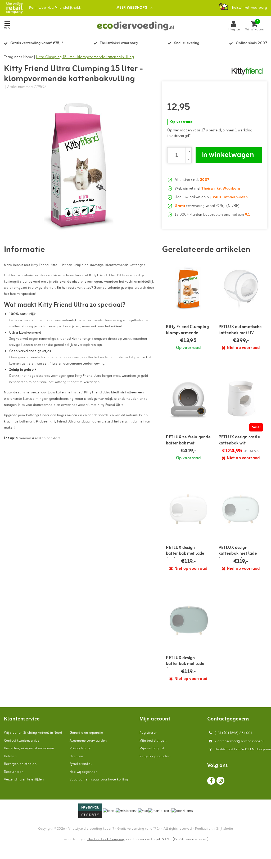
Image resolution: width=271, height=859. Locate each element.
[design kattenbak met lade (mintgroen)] (241, 508)
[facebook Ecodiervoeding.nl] (211, 780)
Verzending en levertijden (24, 779)
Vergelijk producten (154, 756)
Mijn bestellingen (152, 740)
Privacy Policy (80, 748)
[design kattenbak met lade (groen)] (188, 619)
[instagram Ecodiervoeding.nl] (220, 780)
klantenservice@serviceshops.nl (239, 741)
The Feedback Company (105, 839)
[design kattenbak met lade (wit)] (188, 508)
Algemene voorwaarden (88, 740)
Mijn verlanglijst (151, 748)
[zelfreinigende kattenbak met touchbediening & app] (188, 398)
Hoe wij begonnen (84, 772)
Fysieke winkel (81, 764)
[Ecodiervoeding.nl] (14, 8)
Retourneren (14, 772)
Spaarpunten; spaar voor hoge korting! (99, 779)
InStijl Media (223, 829)
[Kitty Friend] (247, 70)
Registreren (148, 733)
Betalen (10, 756)
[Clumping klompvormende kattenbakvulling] (188, 288)
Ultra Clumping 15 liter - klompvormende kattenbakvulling (85, 57)
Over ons (76, 756)
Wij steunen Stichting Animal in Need (33, 733)
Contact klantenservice (21, 740)
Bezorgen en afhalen (20, 764)
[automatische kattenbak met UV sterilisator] (241, 288)
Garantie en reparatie (86, 733)
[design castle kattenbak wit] (241, 398)
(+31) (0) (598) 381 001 (233, 733)
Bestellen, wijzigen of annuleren (29, 748)
